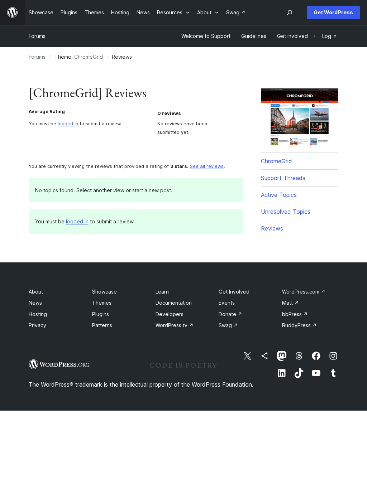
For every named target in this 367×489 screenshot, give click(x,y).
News (35, 303)
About (36, 292)
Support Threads (283, 177)
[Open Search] (290, 12)
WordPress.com (303, 292)
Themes (101, 303)
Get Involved (234, 292)
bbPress (295, 314)
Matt (290, 303)
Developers (170, 314)
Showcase (104, 292)
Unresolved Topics (285, 211)
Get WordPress (333, 12)
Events (227, 303)
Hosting (38, 314)
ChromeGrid (88, 57)
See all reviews (207, 166)
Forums (37, 36)
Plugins (100, 314)
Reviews (272, 228)
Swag (228, 325)
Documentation (174, 303)
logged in (68, 123)
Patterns (102, 325)
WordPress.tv (175, 325)
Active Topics (279, 194)
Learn (162, 292)
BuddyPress (299, 325)
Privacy (37, 325)
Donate (230, 314)
